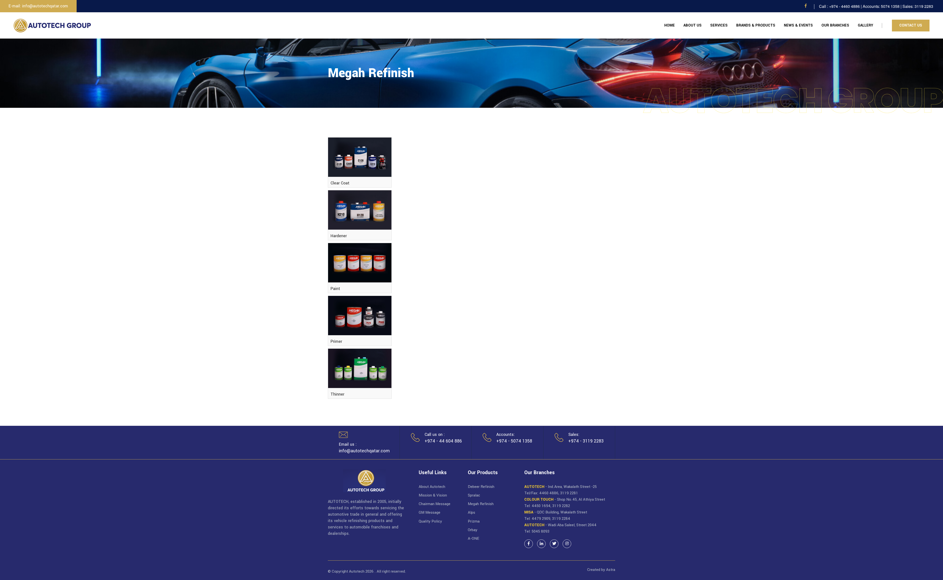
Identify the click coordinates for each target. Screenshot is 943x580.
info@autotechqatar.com (364, 451)
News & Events (798, 25)
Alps (471, 512)
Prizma (474, 521)
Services (719, 25)
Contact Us (910, 25)
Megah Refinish (481, 504)
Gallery (865, 25)
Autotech (356, 571)
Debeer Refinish (481, 486)
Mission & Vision (433, 495)
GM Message (429, 512)
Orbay (472, 530)
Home (669, 25)
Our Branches (835, 25)
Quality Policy (430, 521)
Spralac (474, 495)
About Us (692, 25)
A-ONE (473, 538)
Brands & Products (755, 25)
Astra (610, 569)
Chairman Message (434, 504)
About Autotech (432, 486)
